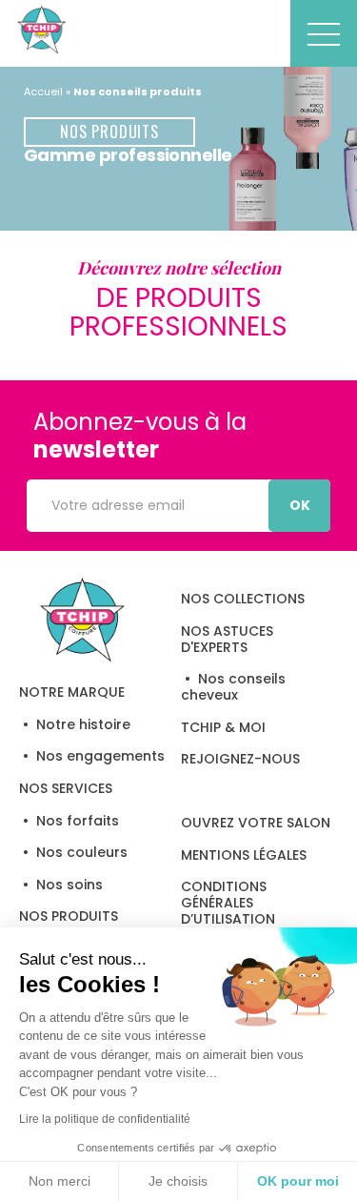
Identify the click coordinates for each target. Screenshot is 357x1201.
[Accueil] (83, 619)
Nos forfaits (77, 820)
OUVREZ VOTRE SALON (255, 822)
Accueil (43, 91)
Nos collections (243, 598)
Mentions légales (244, 855)
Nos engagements (100, 755)
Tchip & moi (223, 727)
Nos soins (69, 884)
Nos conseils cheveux (233, 686)
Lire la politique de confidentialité (104, 1119)
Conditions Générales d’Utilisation (228, 902)
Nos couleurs (82, 852)
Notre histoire (83, 724)
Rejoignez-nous (240, 758)
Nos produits (68, 916)
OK (299, 505)
